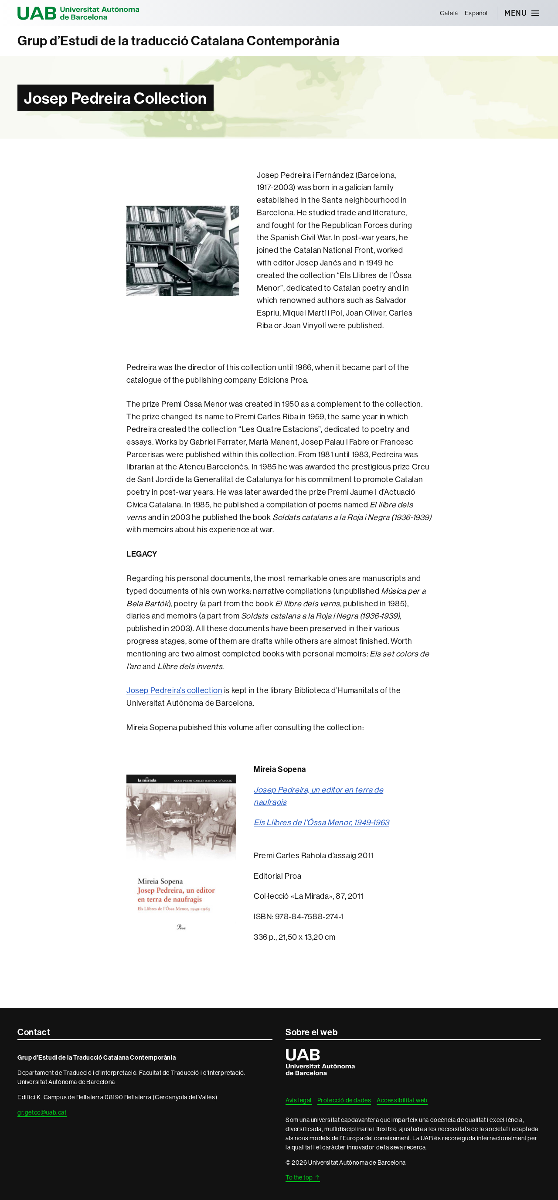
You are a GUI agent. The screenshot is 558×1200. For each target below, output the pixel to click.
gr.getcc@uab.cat (42, 1112)
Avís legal (299, 1100)
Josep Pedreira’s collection (174, 690)
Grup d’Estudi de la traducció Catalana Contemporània (178, 41)
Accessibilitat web (402, 1100)
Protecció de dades (344, 1100)
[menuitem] (449, 13)
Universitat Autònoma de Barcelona (78, 13)
